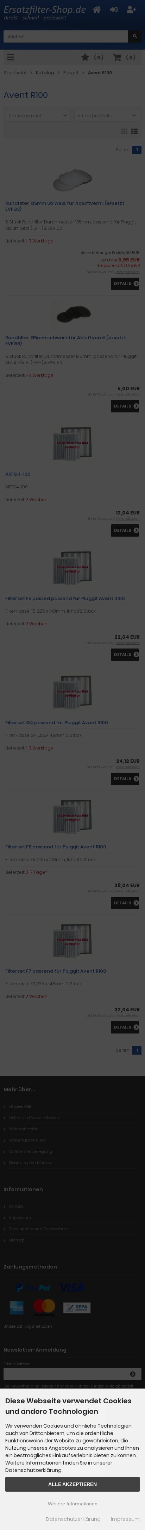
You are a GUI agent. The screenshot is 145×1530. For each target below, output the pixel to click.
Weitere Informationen (72, 1503)
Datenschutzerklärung (73, 1519)
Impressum (125, 1519)
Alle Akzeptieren (72, 1484)
